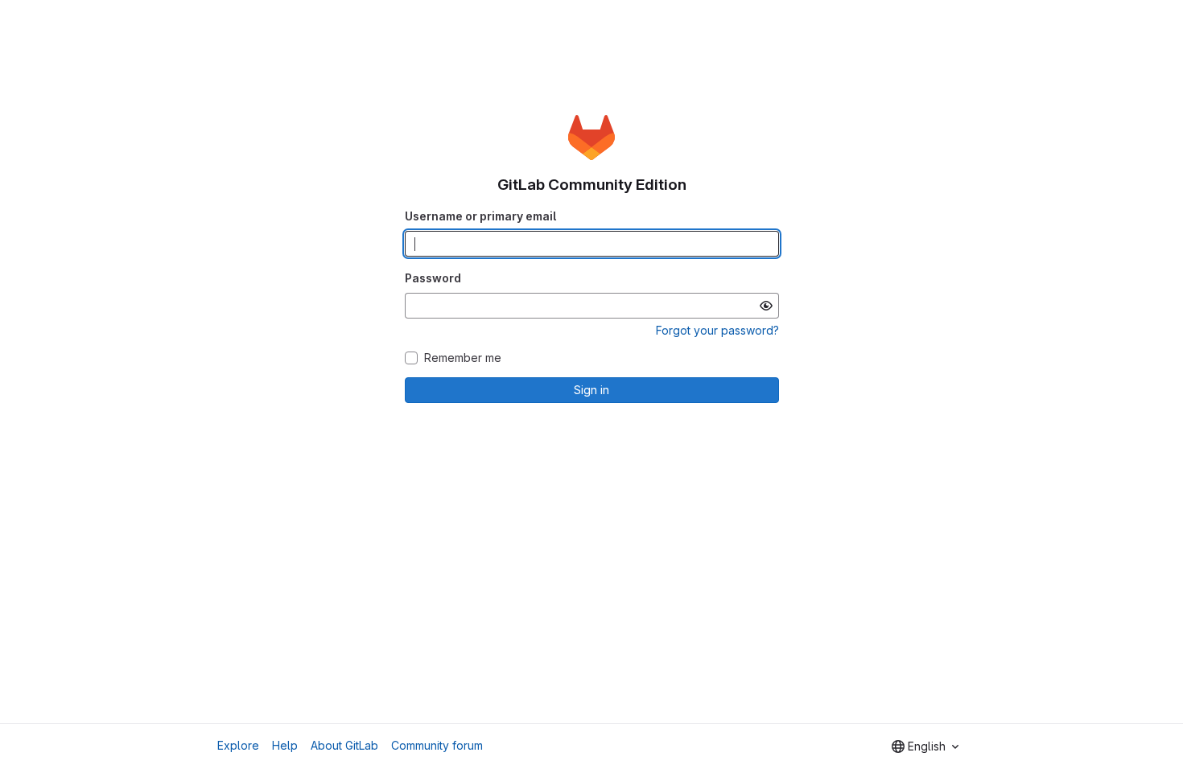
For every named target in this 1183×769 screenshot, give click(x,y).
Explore (238, 745)
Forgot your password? (717, 330)
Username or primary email (480, 216)
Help (285, 745)
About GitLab (344, 745)
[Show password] (766, 306)
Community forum (437, 745)
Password (433, 278)
